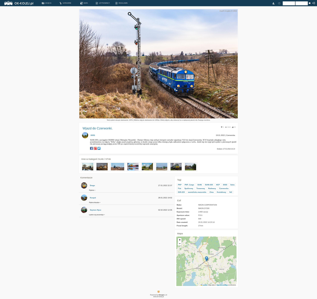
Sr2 (230, 192)
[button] (206, 258)
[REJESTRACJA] (273, 3)
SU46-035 (209, 185)
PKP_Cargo (189, 185)
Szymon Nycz (95, 210)
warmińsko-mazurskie (197, 192)
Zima (212, 192)
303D (225, 185)
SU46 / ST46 (104, 159)
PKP (179, 185)
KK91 (93, 135)
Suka (232, 185)
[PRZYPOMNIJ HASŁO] (279, 3)
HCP (218, 185)
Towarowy (200, 188)
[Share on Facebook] (91, 148)
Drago (92, 185)
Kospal (93, 198)
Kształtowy (221, 192)
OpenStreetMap (222, 285)
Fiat (179, 188)
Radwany (212, 188)
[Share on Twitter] (98, 148)
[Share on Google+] (95, 148)
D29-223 (181, 192)
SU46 (199, 185)
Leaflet (204, 285)
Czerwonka (223, 188)
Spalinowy (188, 188)
